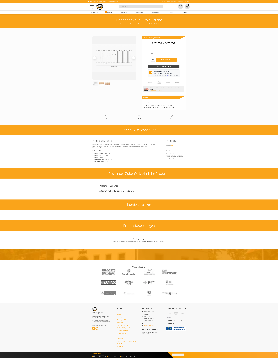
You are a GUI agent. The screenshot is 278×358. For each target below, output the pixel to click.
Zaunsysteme (126, 23)
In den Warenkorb (166, 59)
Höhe (152, 53)
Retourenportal (121, 333)
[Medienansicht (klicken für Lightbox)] (114, 58)
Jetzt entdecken (178, 355)
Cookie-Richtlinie (121, 344)
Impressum (120, 346)
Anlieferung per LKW (122, 325)
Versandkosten (168, 46)
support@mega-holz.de (113, 1)
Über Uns (119, 312)
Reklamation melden (122, 330)
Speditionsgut (174, 147)
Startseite (119, 23)
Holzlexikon (120, 322)
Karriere (119, 317)
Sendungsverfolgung (122, 320)
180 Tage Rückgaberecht (123, 328)
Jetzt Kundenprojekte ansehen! (156, 90)
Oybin (143, 23)
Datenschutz (120, 338)
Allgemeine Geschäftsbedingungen (126, 341)
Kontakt (119, 314)
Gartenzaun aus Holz (135, 23)
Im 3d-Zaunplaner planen (163, 66)
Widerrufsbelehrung (122, 336)
